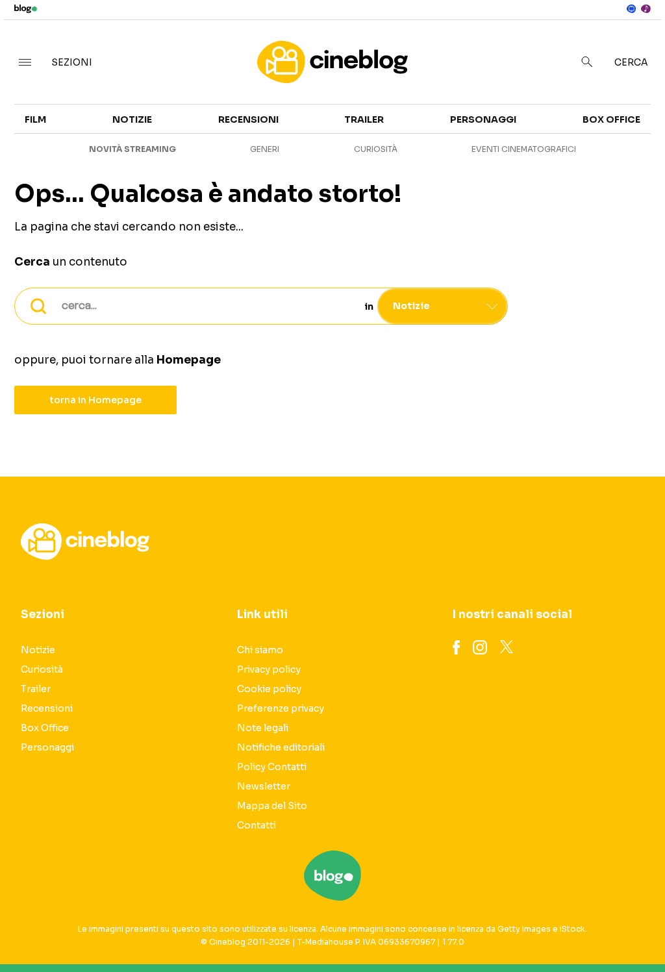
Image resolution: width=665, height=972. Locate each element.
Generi (264, 149)
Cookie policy (269, 689)
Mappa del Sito (272, 806)
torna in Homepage (96, 400)
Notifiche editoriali (281, 747)
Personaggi (483, 119)
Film (35, 119)
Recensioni (248, 119)
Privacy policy (269, 669)
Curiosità (375, 149)
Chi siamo (260, 650)
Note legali (262, 728)
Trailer (364, 119)
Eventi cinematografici (523, 149)
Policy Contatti (272, 767)
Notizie (132, 119)
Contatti (256, 825)
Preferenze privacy (280, 708)
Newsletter (263, 786)
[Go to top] (565, 929)
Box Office (611, 119)
